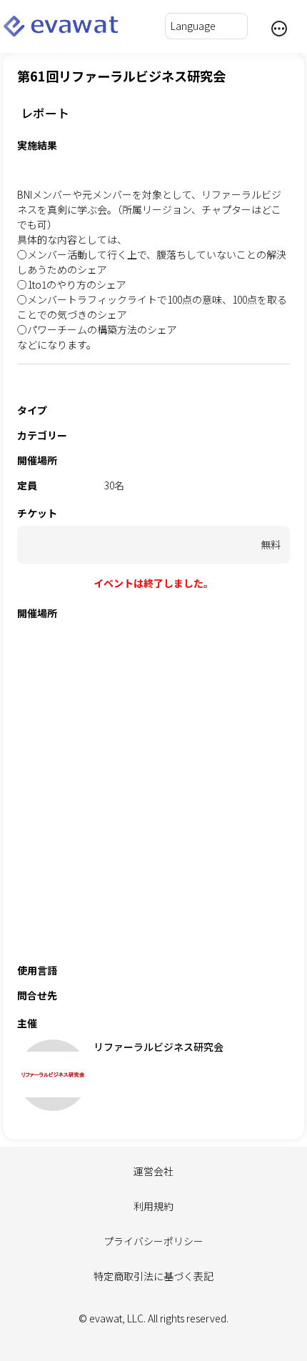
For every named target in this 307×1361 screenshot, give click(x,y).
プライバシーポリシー (153, 1241)
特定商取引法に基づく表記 (153, 1276)
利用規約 (153, 1206)
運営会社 (153, 1171)
